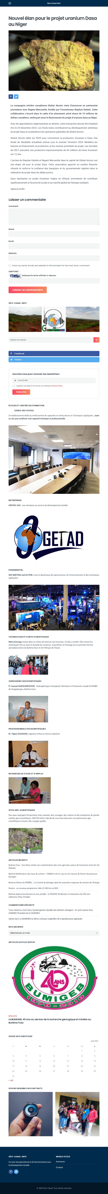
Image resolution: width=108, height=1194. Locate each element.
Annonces (60, 1161)
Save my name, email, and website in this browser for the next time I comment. (51, 265)
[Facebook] (11, 1171)
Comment (13, 206)
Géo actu (13, 1016)
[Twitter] (16, 1171)
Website (13, 253)
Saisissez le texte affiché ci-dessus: (39, 275)
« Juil (11, 1080)
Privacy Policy (57, 386)
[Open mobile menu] (10, 3)
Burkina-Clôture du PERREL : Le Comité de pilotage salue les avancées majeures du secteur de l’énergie (54, 882)
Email (11, 241)
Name (11, 229)
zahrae (11, 919)
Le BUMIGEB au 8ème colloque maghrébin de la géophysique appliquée (51, 919)
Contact (59, 1167)
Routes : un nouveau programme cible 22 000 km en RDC (33, 888)
